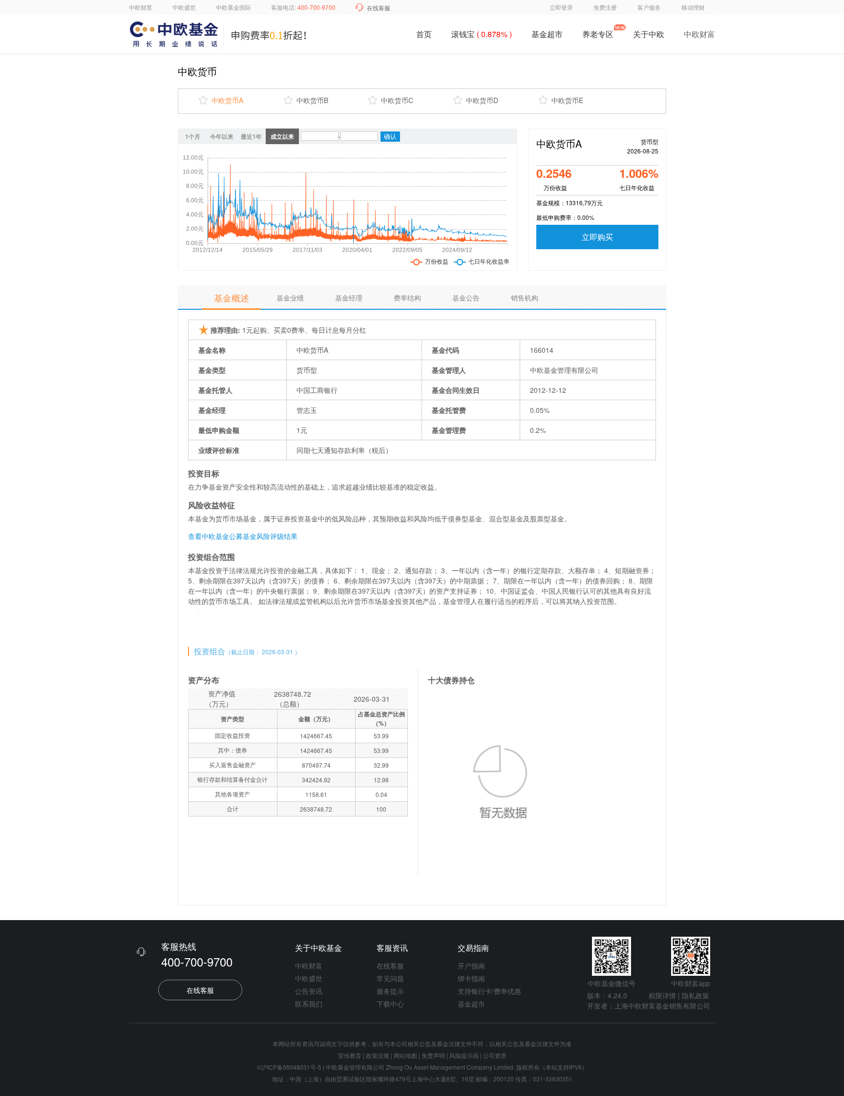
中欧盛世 (184, 7)
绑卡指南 (471, 978)
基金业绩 (290, 297)
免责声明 (433, 1055)
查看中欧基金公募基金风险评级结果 (242, 536)
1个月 (192, 136)
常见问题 (390, 978)
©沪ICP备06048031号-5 (289, 1067)
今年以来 (221, 136)
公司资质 (494, 1055)
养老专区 (597, 34)
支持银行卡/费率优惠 (489, 991)
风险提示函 (464, 1055)
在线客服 (378, 7)
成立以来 (282, 136)
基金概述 (231, 297)
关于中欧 (648, 36)
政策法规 (377, 1055)
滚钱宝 (481, 34)
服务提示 (390, 991)
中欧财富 (140, 7)
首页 (424, 34)
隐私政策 (695, 995)
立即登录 (561, 7)
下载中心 (390, 1004)
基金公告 (466, 297)
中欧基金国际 (233, 7)
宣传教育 (349, 1055)
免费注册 (605, 7)
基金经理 (348, 297)
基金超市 (547, 34)
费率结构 (407, 297)
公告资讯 (308, 991)
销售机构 (524, 297)
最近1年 (251, 136)
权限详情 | (664, 995)
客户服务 (649, 7)
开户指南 (471, 965)
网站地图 (405, 1055)
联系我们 (308, 1004)
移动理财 (693, 7)
